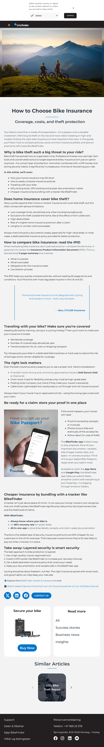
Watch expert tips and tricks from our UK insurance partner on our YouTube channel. (53, 586)
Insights (62, 642)
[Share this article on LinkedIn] (16, 595)
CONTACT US (41, 595)
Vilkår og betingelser (17, 738)
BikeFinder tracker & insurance (36, 580)
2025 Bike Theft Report (52, 687)
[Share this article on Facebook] (25, 595)
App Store (90, 469)
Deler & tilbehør (14, 726)
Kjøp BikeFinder (14, 732)
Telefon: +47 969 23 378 (68, 726)
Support (9, 719)
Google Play (72, 472)
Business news (67, 635)
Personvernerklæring (67, 719)
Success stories (68, 627)
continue (70, 15)
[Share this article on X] (7, 595)
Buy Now (27, 648)
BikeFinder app (74, 441)
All (58, 620)
